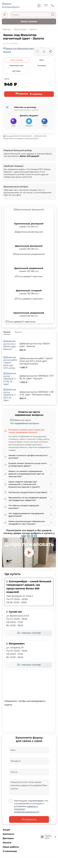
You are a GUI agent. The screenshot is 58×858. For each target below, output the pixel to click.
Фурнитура (20, 29)
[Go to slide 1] (29, 51)
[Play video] (29, 552)
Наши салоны (29, 21)
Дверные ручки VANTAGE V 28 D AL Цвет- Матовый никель (36, 393)
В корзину (35, 94)
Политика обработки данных (48, 836)
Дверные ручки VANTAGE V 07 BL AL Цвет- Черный (36, 377)
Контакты (8, 834)
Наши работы (11, 847)
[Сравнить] (44, 51)
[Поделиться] (50, 51)
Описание (41, 65)
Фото (41, 60)
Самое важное (16, 60)
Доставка (16, 71)
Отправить (29, 819)
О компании (10, 851)
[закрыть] (55, 836)
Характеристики (16, 65)
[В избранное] (37, 51)
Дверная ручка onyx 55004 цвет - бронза (35, 345)
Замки (33, 29)
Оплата (7, 842)
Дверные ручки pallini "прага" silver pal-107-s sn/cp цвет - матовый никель (36, 361)
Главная (6, 29)
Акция (6, 829)
